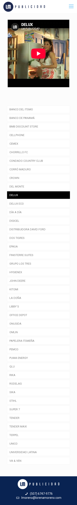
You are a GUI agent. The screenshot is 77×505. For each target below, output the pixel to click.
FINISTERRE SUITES (21, 255)
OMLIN (13, 332)
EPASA (13, 246)
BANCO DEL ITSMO (21, 109)
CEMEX (13, 143)
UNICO (13, 443)
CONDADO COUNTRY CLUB (26, 160)
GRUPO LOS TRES (20, 263)
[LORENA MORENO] (24, 6)
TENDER (14, 418)
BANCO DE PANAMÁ (22, 118)
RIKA (12, 375)
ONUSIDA (15, 323)
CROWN (14, 178)
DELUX (13, 195)
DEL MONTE (16, 186)
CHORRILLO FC (18, 152)
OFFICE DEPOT (18, 315)
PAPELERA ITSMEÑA (21, 340)
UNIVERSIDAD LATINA (23, 452)
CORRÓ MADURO (20, 169)
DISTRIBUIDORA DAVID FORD (27, 229)
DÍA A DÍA (15, 212)
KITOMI (13, 289)
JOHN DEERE (17, 280)
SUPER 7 (14, 409)
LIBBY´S (14, 306)
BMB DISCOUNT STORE (23, 126)
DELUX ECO (16, 203)
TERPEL (14, 435)
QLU (12, 366)
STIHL (13, 400)
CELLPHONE (16, 135)
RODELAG (15, 383)
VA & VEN (15, 460)
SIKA (12, 392)
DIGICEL (14, 220)
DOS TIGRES (17, 238)
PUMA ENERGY (18, 358)
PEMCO (13, 349)
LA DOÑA (15, 298)
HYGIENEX (15, 272)
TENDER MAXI (18, 426)
